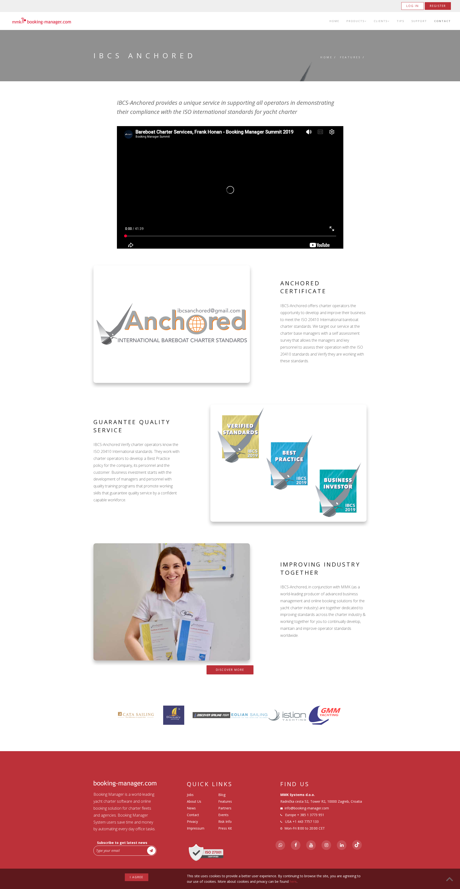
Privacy (192, 821)
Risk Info (225, 821)
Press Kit (225, 828)
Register (438, 6)
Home (334, 21)
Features (350, 57)
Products (355, 21)
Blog (221, 794)
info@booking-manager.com (307, 808)
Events (223, 815)
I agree (136, 877)
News (191, 808)
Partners (224, 808)
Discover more (230, 670)
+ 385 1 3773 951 (310, 815)
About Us (194, 801)
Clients (380, 21)
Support (419, 21)
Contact (442, 21)
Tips (400, 21)
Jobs (190, 794)
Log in (412, 6)
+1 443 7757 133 (306, 821)
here (293, 881)
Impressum (195, 828)
